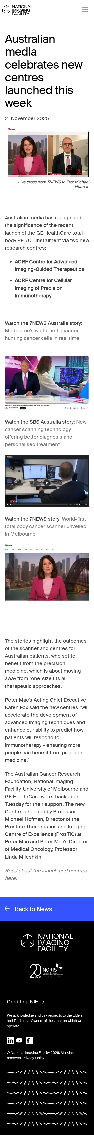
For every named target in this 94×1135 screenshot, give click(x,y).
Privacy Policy (33, 1058)
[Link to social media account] (10, 1040)
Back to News (33, 909)
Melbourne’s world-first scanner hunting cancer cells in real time (46, 338)
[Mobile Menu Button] (85, 9)
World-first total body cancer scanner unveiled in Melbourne (45, 526)
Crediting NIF (22, 1001)
